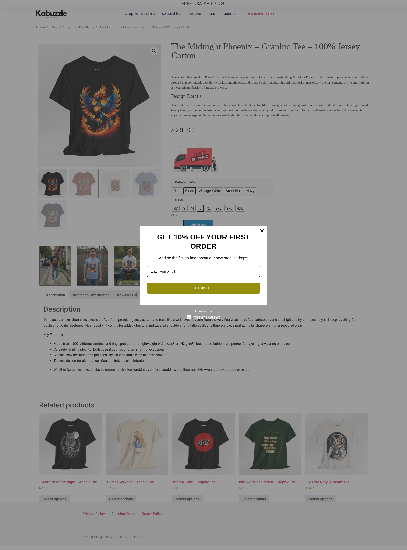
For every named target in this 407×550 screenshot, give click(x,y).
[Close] (262, 231)
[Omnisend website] (203, 314)
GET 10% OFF (203, 288)
